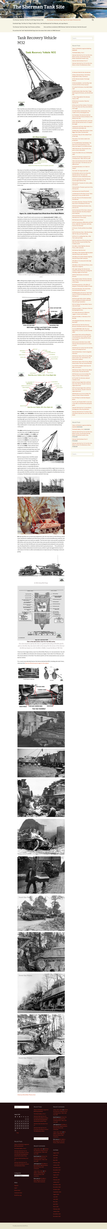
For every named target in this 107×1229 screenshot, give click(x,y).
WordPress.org (17, 1195)
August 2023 (56, 1153)
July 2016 (55, 1197)
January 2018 (56, 1165)
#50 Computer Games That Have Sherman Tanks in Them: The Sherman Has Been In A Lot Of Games (82, 280)
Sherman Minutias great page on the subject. (37, 663)
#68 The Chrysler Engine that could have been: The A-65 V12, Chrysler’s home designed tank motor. (81, 383)
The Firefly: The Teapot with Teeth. (80, 170)
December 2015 (57, 1214)
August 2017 (56, 1175)
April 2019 (55, 1155)
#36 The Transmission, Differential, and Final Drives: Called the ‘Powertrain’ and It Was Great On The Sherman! (82, 224)
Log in (15, 1188)
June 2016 (55, 1199)
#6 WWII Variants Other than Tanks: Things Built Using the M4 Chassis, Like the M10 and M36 (82, 92)
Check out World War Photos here (26, 1095)
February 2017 (56, 1179)
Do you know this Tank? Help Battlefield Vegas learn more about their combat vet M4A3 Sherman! (36, 30)
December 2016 (57, 1184)
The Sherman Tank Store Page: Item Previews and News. (26, 27)
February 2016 (56, 1209)
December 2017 (57, 1167)
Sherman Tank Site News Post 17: (80, 60)
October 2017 (56, 1172)
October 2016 (56, 1189)
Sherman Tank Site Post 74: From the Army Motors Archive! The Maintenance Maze (41, 1129)
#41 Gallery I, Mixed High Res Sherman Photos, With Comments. (59, 1141)
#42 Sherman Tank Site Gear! (79, 250)
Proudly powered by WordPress (20, 1225)
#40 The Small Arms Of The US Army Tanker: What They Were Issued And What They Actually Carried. (82, 242)
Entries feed (17, 1190)
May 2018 (55, 1160)
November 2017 (57, 1170)
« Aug (17, 1132)
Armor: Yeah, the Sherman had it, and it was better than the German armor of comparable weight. (82, 122)
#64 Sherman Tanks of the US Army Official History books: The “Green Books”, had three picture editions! (82, 357)
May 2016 (55, 1201)
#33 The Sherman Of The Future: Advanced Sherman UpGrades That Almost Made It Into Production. (82, 211)
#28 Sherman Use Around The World (80, 191)
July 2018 (55, 1157)
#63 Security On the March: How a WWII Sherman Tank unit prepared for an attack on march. (82, 343)
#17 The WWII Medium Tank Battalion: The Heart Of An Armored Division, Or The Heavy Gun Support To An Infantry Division (82, 144)
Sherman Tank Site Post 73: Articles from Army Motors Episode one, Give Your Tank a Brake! (82, 413)
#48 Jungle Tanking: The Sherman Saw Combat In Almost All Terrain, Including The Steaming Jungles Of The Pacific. (82, 270)
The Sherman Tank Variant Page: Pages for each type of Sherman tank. (64, 20)
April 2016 (55, 1204)
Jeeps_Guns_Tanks (57, 1109)
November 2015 (57, 1216)
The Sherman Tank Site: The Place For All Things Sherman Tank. (28, 20)
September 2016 (57, 1192)
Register (16, 1185)
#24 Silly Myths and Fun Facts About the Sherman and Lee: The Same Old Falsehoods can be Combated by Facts (81, 174)
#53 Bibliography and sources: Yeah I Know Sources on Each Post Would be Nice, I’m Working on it (82, 294)
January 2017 (56, 1182)
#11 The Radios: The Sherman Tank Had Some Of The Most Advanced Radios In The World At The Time (82, 116)
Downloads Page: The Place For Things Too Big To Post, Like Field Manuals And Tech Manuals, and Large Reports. (40, 23)
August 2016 (56, 1194)
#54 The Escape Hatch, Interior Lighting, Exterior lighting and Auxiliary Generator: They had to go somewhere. (81, 300)
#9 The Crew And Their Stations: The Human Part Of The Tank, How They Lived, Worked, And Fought (82, 106)
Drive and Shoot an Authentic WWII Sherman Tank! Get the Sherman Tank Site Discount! (65, 27)
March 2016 (55, 1206)
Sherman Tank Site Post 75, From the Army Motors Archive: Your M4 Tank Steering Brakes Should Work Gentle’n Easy (82, 56)
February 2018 (56, 1162)
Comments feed (18, 1192)
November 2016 (57, 1187)
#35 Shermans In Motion (77, 220)
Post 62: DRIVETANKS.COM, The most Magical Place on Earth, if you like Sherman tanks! (82, 330)
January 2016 (56, 1211)
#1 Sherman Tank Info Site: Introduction (81, 72)
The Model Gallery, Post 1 (78, 52)
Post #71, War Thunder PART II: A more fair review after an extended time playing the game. (82, 403)
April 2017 (55, 1177)
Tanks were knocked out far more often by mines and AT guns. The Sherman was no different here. (82, 162)
